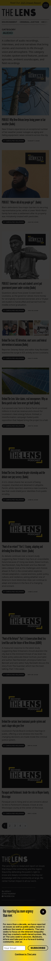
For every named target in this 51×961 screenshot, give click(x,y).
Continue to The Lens (25, 954)
